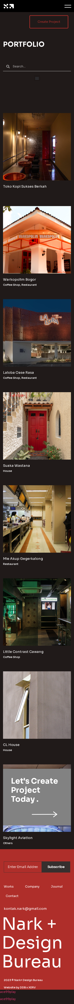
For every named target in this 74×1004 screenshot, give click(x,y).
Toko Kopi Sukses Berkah (25, 186)
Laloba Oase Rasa (18, 373)
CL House (11, 745)
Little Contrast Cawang (23, 652)
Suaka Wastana (16, 466)
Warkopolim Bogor (19, 279)
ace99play (8, 992)
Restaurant (29, 285)
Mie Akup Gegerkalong (23, 559)
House (7, 471)
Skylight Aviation (18, 838)
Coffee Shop (11, 285)
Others (8, 843)
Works (9, 887)
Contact (12, 896)
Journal (57, 887)
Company (32, 887)
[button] (37, 78)
